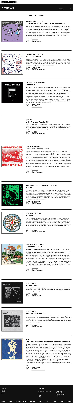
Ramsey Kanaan (36, 67)
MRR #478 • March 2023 (37, 172)
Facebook (40, 393)
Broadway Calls (34, 22)
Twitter (39, 395)
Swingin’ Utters (48, 185)
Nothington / (33, 185)
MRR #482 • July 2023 (37, 326)
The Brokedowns (35, 245)
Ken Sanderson (36, 201)
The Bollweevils (34, 213)
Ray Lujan (34, 131)
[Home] (9, 2)
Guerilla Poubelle (36, 83)
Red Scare (34, 40)
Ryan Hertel (35, 38)
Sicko (29, 120)
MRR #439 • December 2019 (38, 133)
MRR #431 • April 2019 (37, 203)
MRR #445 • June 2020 (37, 41)
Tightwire (31, 283)
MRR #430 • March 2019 (37, 295)
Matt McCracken (36, 229)
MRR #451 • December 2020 (38, 69)
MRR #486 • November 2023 (38, 231)
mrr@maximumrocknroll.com (44, 391)
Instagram (40, 396)
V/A (27, 340)
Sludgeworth (33, 147)
